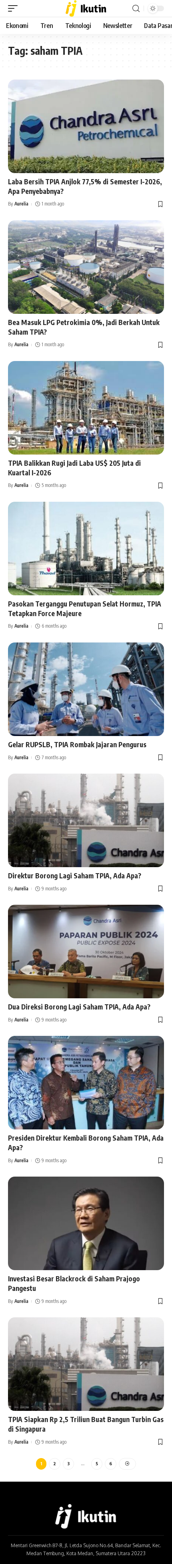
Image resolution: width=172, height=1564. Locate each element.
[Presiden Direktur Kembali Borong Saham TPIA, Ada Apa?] (86, 1082)
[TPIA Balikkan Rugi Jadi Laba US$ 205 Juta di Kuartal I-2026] (86, 408)
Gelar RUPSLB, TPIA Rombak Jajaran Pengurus (77, 744)
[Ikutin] (86, 8)
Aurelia (21, 204)
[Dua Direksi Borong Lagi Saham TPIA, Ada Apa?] (86, 951)
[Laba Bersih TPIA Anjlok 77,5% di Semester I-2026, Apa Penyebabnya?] (86, 126)
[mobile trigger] (15, 8)
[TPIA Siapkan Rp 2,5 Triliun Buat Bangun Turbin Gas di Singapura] (86, 1364)
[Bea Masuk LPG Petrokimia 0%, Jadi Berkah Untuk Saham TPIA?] (86, 267)
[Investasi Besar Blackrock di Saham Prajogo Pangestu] (86, 1223)
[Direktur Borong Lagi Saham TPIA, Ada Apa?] (86, 820)
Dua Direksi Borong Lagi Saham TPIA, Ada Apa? (79, 1006)
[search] (136, 8)
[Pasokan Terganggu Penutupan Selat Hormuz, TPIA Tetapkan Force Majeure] (86, 548)
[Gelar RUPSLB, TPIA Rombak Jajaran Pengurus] (86, 689)
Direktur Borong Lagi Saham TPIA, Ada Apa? (74, 875)
